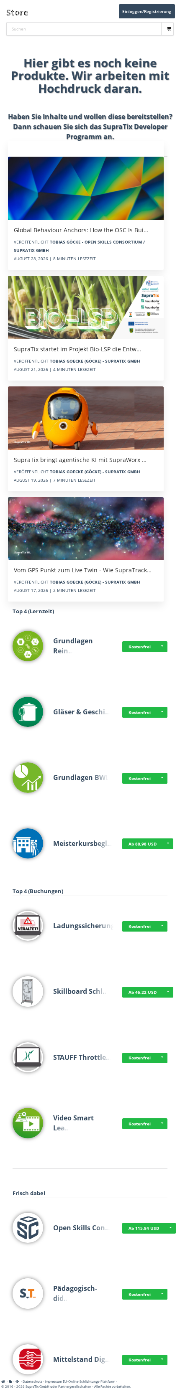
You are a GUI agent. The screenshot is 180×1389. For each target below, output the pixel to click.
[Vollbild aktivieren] (17, 1381)
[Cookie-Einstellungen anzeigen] (10, 1381)
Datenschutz (32, 1381)
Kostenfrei (140, 647)
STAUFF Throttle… (82, 1057)
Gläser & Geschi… (82, 711)
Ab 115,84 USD (144, 1228)
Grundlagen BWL (81, 777)
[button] (162, 646)
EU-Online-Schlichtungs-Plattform (89, 1381)
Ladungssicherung (84, 925)
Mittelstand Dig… (82, 1359)
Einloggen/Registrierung (146, 11)
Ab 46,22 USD (143, 992)
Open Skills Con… (82, 1227)
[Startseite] (4, 1381)
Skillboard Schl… (80, 991)
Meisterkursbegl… (83, 843)
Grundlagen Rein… (73, 645)
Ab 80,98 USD (143, 844)
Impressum (53, 1381)
